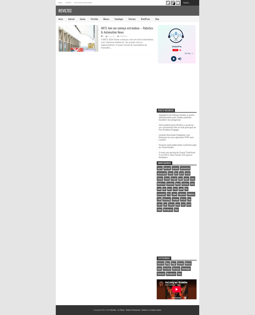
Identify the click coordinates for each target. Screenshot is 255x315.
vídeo (159, 209)
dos (176, 173)
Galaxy (160, 178)
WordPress (145, 19)
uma (177, 204)
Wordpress (168, 209)
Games (82, 19)
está (181, 173)
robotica (182, 194)
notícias (185, 183)
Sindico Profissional (133, 310)
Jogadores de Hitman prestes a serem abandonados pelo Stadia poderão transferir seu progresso (176, 117)
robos (174, 194)
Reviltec (65, 11)
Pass (175, 189)
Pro (168, 194)
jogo (180, 178)
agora (159, 168)
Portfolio (94, 19)
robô (159, 199)
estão (187, 173)
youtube (178, 3)
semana (175, 199)
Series (183, 199)
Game (167, 178)
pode (181, 189)
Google (174, 178)
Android (71, 19)
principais (161, 194)
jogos (186, 178)
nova (192, 183)
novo (159, 189)
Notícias (144, 310)
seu (189, 199)
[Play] (173, 58)
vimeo (173, 3)
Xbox (157, 19)
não (164, 189)
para (169, 189)
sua (165, 204)
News (178, 183)
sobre (159, 204)
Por (186, 189)
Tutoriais (132, 19)
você (189, 204)
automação (161, 173)
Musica (106, 19)
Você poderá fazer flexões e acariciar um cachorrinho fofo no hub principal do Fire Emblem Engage (177, 127)
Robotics (191, 194)
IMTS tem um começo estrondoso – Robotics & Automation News (127, 30)
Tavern (171, 204)
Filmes (122, 310)
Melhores (161, 183)
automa (175, 168)
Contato (68, 2)
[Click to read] (78, 38)
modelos (170, 183)
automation (185, 168)
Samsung (166, 199)
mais (193, 178)
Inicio (60, 2)
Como (170, 173)
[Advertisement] (177, 88)
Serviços (176, 268)
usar (183, 204)
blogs (173, 263)
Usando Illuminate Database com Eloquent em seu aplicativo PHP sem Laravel (176, 137)
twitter (168, 3)
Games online (156, 310)
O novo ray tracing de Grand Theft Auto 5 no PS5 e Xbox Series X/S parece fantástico (177, 154)
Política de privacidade (83, 2)
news (159, 268)
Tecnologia (118, 19)
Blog (167, 263)
